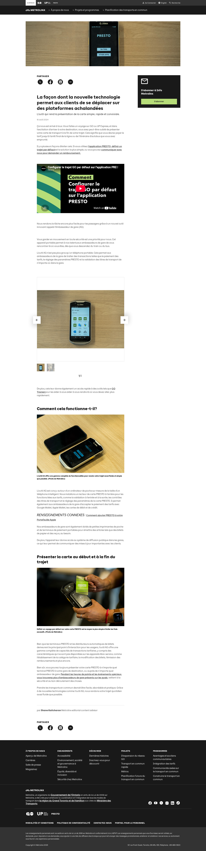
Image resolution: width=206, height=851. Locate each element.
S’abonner (159, 101)
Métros (125, 771)
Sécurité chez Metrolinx (69, 779)
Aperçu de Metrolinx (36, 755)
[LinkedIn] (172, 803)
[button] (39, 3)
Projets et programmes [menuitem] (87, 10)
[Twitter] (161, 803)
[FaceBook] (150, 803)
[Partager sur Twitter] (40, 82)
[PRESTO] (55, 814)
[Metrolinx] (35, 790)
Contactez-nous (103, 823)
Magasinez (31, 769)
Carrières (30, 760)
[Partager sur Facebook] (50, 82)
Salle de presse (33, 764)
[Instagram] (167, 803)
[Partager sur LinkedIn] (60, 82)
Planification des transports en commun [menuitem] (126, 10)
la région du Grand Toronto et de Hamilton (62, 800)
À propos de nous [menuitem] (60, 10)
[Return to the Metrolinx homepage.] (35, 10)
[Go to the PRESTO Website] (55, 3)
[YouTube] (155, 803)
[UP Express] (42, 814)
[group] (58, 10)
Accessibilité (63, 755)
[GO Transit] (30, 814)
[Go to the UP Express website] (47, 3)
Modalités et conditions (40, 823)
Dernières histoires (99, 755)
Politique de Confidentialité (73, 823)
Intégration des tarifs (164, 763)
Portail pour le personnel (130, 823)
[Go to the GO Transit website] (39, 3)
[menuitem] (58, 10)
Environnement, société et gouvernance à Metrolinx (69, 763)
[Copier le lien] (70, 82)
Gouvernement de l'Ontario (65, 795)
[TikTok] (178, 803)
